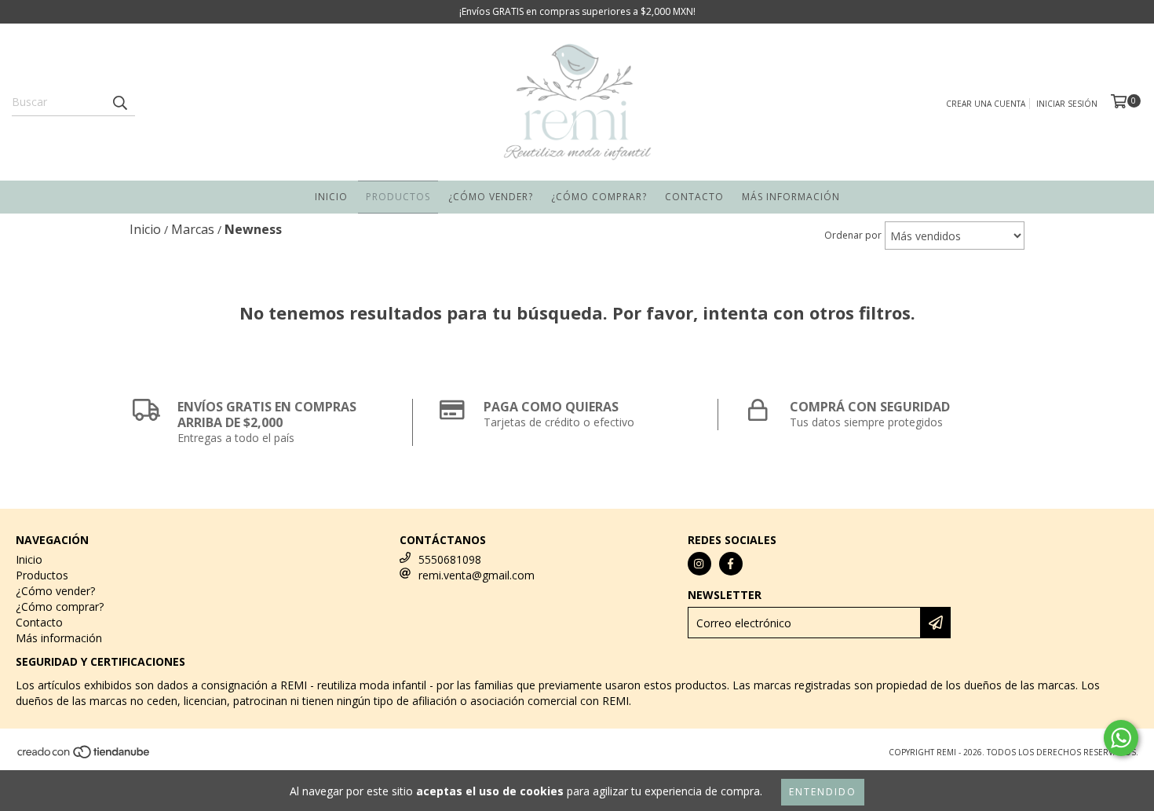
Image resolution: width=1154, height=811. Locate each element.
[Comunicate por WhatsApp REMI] (1121, 738)
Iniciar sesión (1066, 103)
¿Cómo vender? (490, 196)
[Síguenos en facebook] (731, 563)
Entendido (822, 791)
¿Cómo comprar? (599, 196)
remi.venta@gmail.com (476, 575)
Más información (791, 196)
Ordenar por (853, 235)
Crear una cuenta (985, 103)
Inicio (331, 196)
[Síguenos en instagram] (699, 563)
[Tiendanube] (84, 756)
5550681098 (449, 559)
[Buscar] (119, 102)
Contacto (694, 196)
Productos (398, 196)
